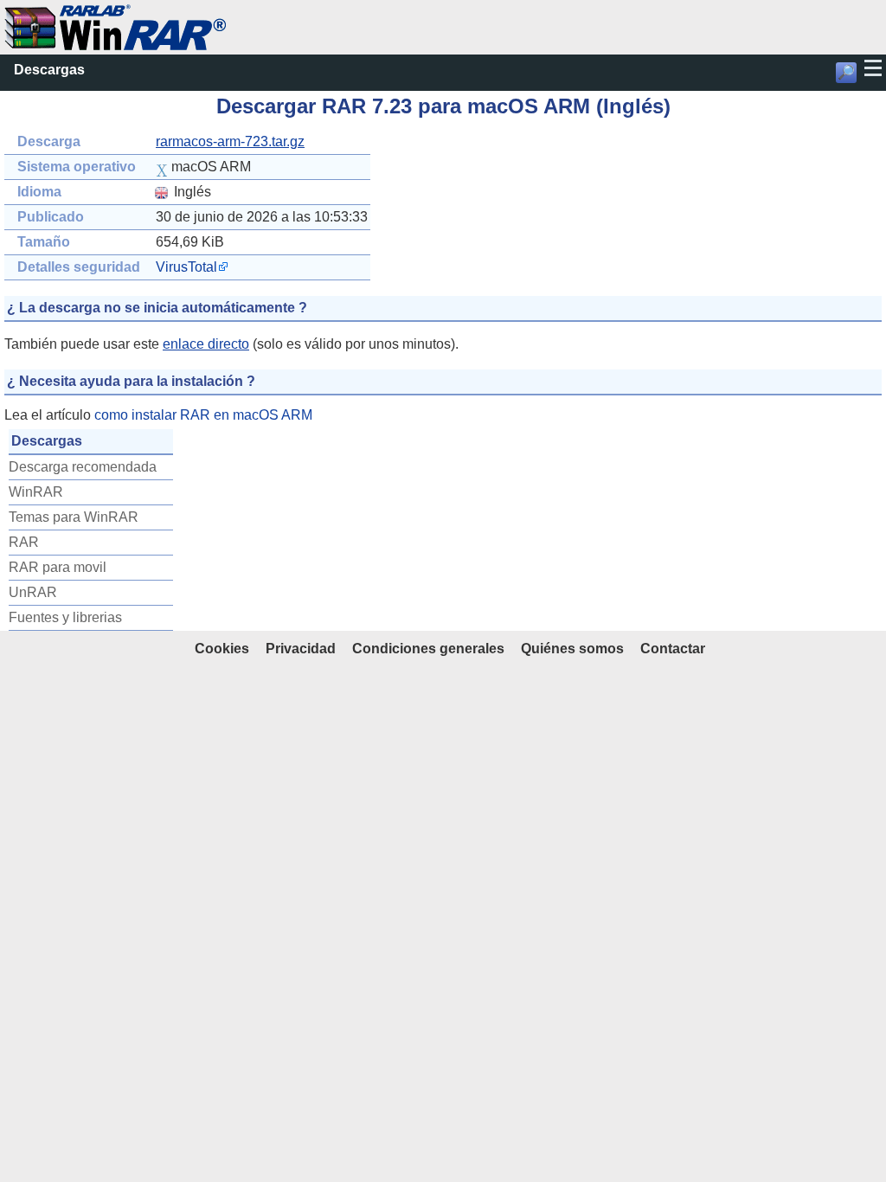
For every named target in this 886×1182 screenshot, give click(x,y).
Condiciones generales (428, 648)
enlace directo (206, 344)
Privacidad (301, 648)
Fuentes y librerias (65, 617)
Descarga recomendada (83, 466)
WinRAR (36, 492)
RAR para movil (57, 567)
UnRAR (33, 592)
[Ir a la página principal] (115, 13)
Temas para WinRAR (73, 517)
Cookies (222, 648)
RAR (24, 542)
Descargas (49, 69)
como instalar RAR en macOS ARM (203, 415)
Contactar (672, 648)
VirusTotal (186, 267)
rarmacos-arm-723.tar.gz (230, 141)
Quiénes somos (572, 648)
